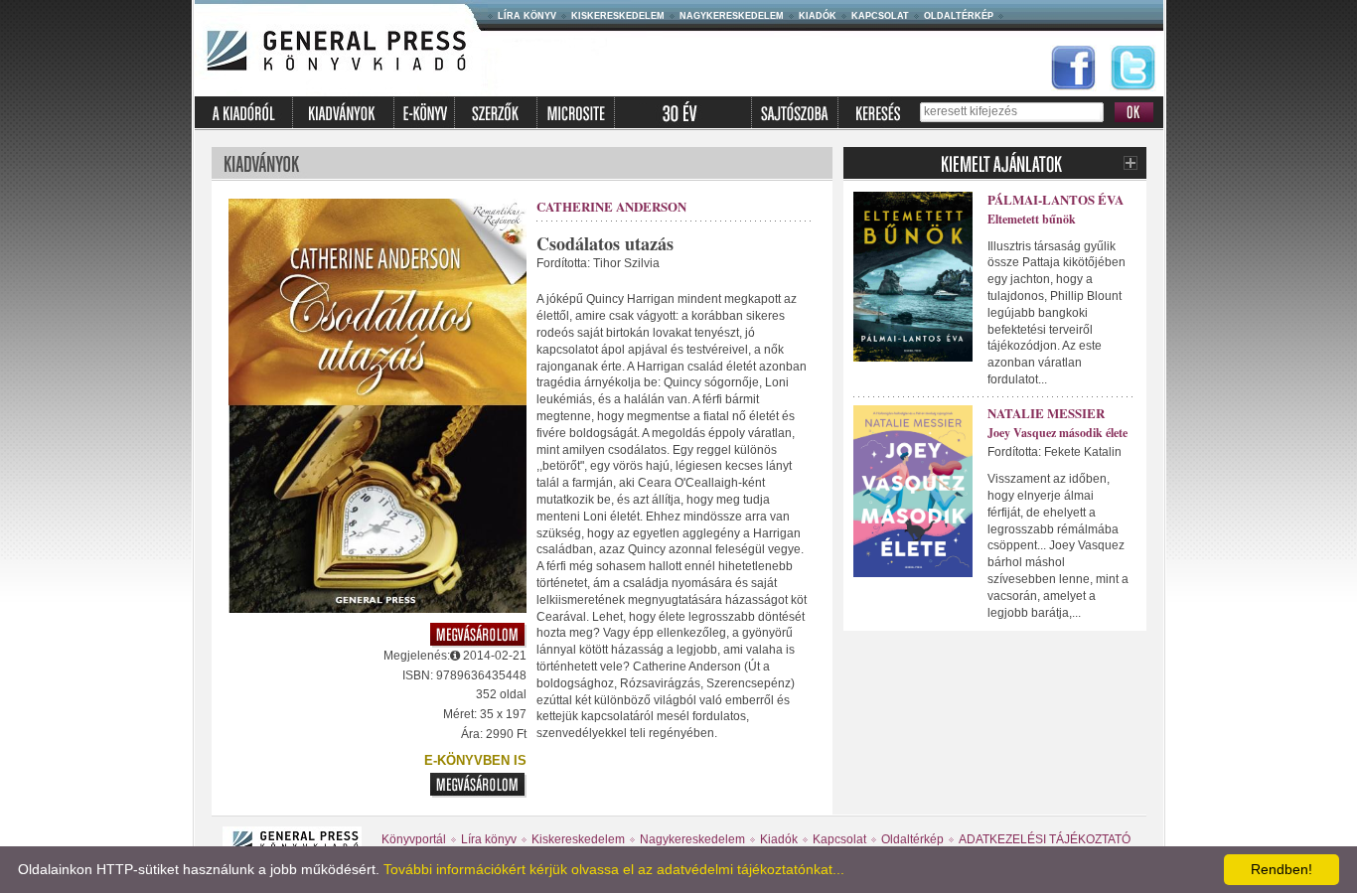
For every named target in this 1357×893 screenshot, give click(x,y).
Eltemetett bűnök (1031, 219)
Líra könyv (527, 16)
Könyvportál (413, 839)
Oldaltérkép (958, 16)
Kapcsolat (880, 16)
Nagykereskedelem (731, 16)
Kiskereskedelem (618, 16)
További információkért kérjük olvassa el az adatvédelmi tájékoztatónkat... (613, 869)
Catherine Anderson (611, 206)
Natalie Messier (1046, 412)
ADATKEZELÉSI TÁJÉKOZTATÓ (1045, 839)
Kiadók (817, 16)
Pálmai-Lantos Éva (1055, 199)
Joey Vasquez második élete (1057, 432)
